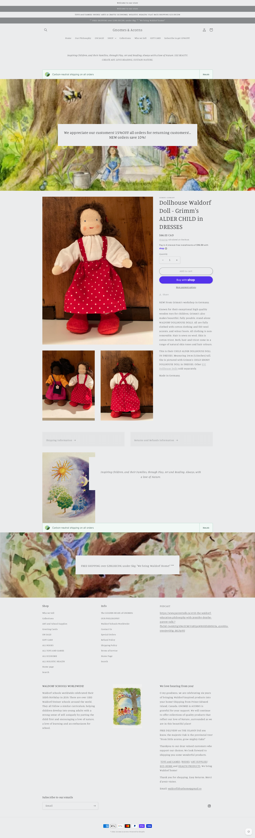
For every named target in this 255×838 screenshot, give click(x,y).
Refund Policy (108, 640)
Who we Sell (48, 613)
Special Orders (108, 634)
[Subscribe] (94, 805)
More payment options (186, 287)
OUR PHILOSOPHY (110, 618)
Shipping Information (59, 440)
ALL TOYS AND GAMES (53, 650)
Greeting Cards (50, 629)
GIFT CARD (47, 640)
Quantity (163, 254)
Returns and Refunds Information (154, 440)
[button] (45, 29)
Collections (48, 618)
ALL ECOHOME (49, 656)
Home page (48, 666)
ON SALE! (47, 634)
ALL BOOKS (48, 645)
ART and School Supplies (54, 623)
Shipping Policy (109, 645)
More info (206, 74)
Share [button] (166, 294)
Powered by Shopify (137, 832)
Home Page (107, 656)
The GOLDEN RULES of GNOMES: (117, 613)
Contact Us (106, 629)
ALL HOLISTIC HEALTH (53, 661)
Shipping (163, 239)
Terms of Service (109, 650)
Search (45, 672)
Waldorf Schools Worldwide (115, 623)
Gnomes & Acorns (122, 832)
